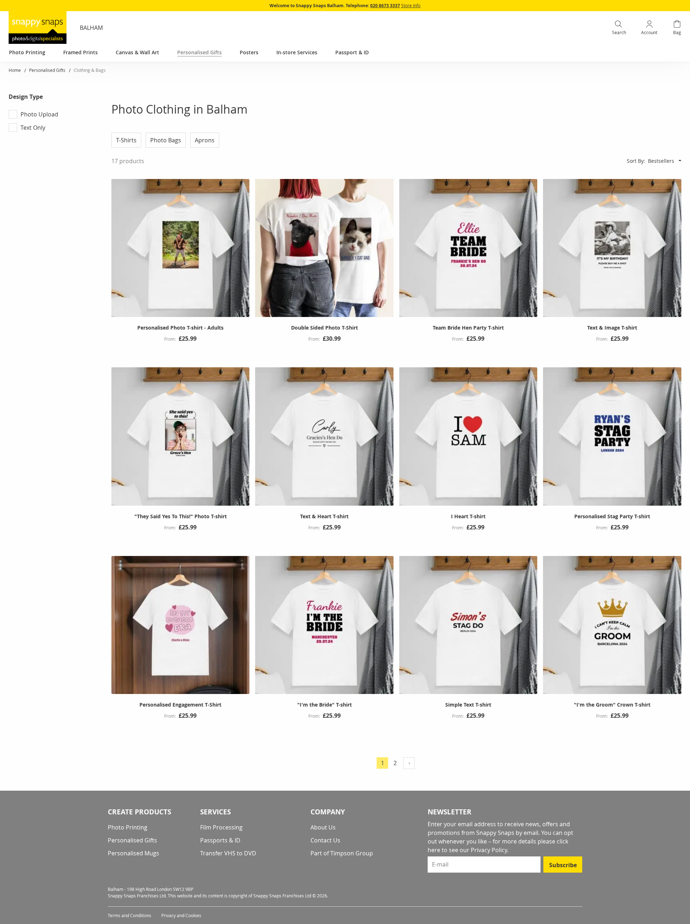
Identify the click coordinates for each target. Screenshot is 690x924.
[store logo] (37, 27)
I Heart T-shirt (468, 516)
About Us (323, 827)
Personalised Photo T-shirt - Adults (180, 327)
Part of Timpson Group (341, 853)
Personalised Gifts (47, 70)
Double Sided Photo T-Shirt (324, 327)
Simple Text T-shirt (468, 704)
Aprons (205, 140)
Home (15, 70)
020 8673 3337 (385, 6)
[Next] (409, 763)
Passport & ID (352, 52)
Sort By (635, 160)
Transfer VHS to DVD (228, 853)
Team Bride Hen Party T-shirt (468, 327)
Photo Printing (127, 827)
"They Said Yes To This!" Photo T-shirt (180, 516)
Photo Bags (165, 140)
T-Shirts (126, 140)
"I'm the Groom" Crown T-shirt (612, 704)
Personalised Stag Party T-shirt (612, 516)
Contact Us (325, 840)
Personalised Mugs (133, 853)
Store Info (410, 5)
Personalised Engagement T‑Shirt (180, 704)
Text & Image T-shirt (612, 327)
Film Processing (221, 827)
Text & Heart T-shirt (324, 516)
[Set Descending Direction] (679, 160)
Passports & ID (220, 840)
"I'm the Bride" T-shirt (324, 704)
